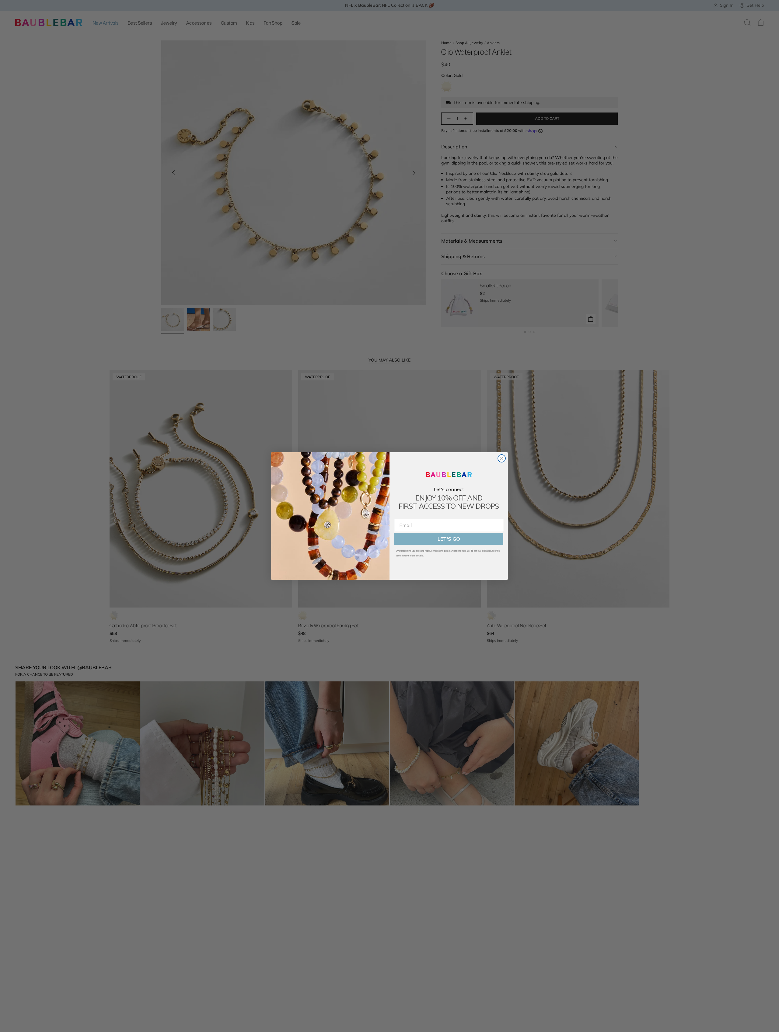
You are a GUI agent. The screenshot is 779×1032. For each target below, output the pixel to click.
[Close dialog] (501, 458)
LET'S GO (449, 539)
